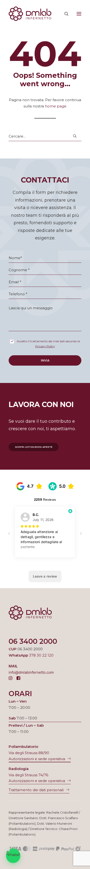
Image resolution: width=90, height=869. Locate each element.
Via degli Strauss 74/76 (28, 775)
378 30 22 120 (41, 655)
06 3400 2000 (33, 641)
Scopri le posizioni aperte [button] (34, 446)
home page (55, 106)
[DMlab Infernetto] (30, 14)
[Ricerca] (64, 14)
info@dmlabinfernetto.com (31, 672)
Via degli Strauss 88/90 (29, 752)
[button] (79, 13)
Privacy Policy (45, 346)
